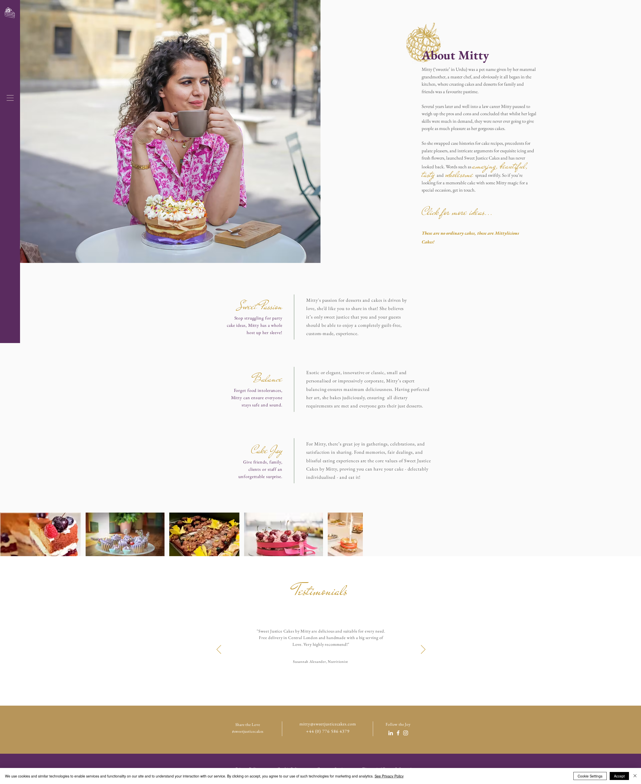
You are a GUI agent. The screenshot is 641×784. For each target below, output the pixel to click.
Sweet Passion (258, 306)
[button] (10, 98)
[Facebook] (398, 733)
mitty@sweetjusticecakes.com (327, 724)
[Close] (635, 776)
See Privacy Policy (389, 775)
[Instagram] (405, 733)
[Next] (423, 650)
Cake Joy (266, 450)
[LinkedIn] (390, 733)
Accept (619, 775)
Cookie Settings (590, 775)
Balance (267, 378)
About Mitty (455, 55)
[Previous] (219, 650)
